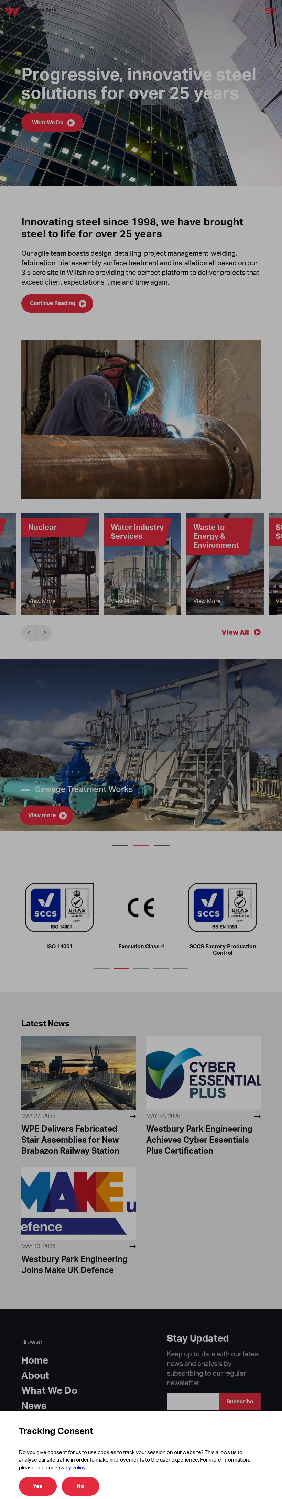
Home (34, 1360)
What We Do (49, 1391)
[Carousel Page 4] (161, 966)
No (80, 1486)
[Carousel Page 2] (121, 966)
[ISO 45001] (59, 907)
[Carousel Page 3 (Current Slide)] (141, 966)
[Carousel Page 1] (102, 966)
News (33, 1406)
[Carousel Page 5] (180, 966)
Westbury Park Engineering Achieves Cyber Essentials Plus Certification (199, 1140)
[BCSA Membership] (141, 907)
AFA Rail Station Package (162, 845)
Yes (37, 1486)
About (35, 1375)
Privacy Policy (69, 1467)
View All (235, 632)
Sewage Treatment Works (141, 845)
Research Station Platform (120, 845)
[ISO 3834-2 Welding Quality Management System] (222, 907)
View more (42, 815)
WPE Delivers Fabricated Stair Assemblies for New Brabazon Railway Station (70, 1140)
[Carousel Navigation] (36, 633)
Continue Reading (52, 303)
